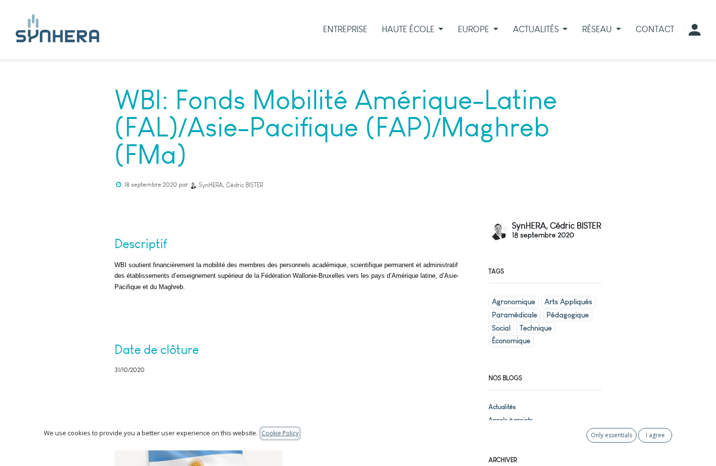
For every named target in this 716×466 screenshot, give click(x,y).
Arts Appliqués (568, 301)
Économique (511, 340)
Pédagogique (567, 315)
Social (501, 328)
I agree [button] (655, 435)
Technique (536, 328)
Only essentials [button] (611, 435)
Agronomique (513, 301)
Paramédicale (514, 315)
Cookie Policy (280, 433)
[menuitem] (345, 29)
